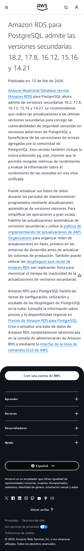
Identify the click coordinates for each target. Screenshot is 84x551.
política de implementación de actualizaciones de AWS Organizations (44, 232)
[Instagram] (26, 499)
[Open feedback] (79, 275)
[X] (6, 499)
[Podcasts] (45, 499)
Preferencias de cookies (19, 533)
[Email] (52, 499)
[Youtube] (39, 499)
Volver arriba (39, 510)
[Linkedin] (19, 499)
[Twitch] (32, 499)
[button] (42, 375)
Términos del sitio (33, 520)
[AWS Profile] (77, 7)
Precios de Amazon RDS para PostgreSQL (42, 320)
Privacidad (11, 520)
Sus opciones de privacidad (22, 526)
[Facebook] (13, 499)
